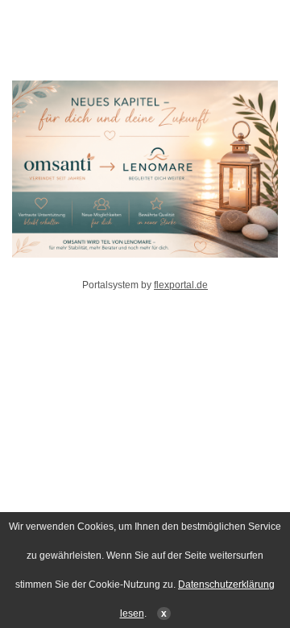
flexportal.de (181, 285)
